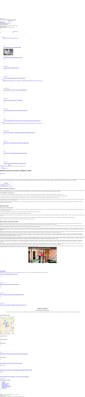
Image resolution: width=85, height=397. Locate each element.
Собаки (3, 122)
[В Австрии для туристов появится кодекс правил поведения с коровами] (7, 351)
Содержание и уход (6, 66)
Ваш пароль (10, 21)
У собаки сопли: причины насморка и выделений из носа (15, 163)
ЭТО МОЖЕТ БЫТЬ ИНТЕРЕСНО (6, 274)
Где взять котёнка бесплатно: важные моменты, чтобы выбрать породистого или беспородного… (22, 120)
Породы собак (28, 123)
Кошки (3, 79)
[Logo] (6, 35)
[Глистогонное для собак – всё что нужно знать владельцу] (2, 361)
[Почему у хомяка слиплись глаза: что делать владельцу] (8, 75)
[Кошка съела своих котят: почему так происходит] (8, 97)
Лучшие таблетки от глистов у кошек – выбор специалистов (15, 89)
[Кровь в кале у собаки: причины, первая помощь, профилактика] (8, 140)
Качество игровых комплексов (5, 184)
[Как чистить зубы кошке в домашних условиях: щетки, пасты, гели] (5, 302)
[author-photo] (3, 270)
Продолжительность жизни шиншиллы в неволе (13, 57)
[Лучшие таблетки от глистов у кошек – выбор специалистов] (8, 87)
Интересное (9, 80)
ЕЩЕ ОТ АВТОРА (15, 274)
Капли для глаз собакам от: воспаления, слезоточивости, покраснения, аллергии (19, 132)
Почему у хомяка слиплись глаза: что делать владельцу (14, 78)
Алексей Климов (2, 173)
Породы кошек (28, 80)
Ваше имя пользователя (11, 20)
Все (4, 80)
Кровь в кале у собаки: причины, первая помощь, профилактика (16, 142)
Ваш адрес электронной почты (12, 25)
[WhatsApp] (11, 176)
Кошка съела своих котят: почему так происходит (13, 100)
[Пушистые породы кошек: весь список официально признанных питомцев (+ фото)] (2, 368)
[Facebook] (1, 176)
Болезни (4, 45)
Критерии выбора (3, 185)
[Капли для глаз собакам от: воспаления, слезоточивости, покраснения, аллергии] (8, 130)
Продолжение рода (34, 80)
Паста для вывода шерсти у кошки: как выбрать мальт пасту (15, 110)
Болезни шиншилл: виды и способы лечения (12, 47)
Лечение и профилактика (22, 80)
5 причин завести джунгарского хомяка (11, 67)
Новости (1, 352)
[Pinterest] (7, 176)
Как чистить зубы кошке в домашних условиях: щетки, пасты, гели (13, 304)
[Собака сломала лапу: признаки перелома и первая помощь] (8, 150)
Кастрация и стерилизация (15, 80)
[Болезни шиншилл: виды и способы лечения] (8, 44)
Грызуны (3, 37)
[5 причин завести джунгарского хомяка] (8, 65)
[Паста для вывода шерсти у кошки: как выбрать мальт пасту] (5, 292)
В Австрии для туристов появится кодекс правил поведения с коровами (14, 353)
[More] (14, 176)
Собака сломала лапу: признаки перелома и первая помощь (15, 153)
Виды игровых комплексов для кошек (6, 186)
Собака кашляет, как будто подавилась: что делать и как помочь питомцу (14, 376)
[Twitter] (4, 176)
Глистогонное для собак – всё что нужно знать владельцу (11, 363)
